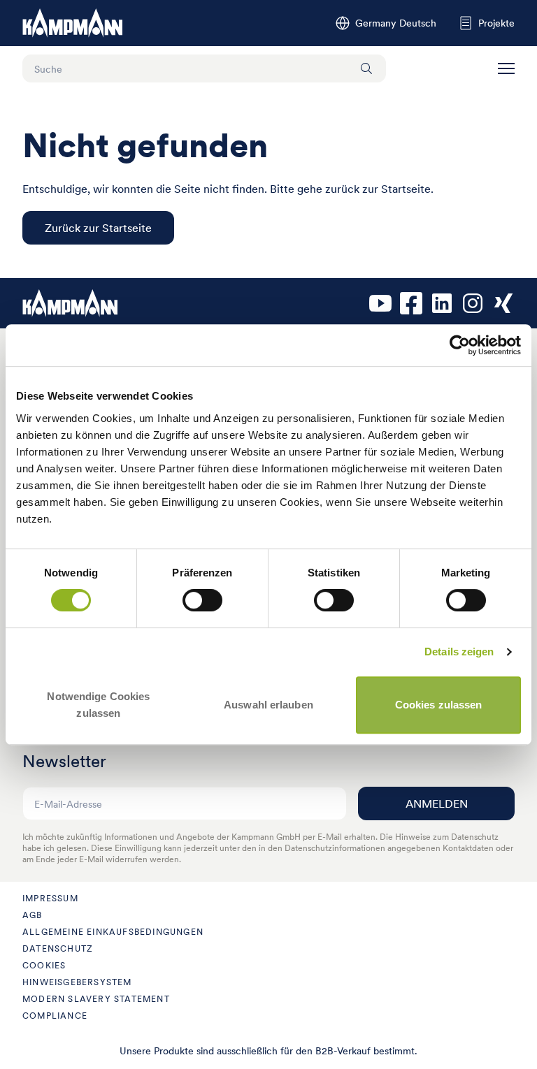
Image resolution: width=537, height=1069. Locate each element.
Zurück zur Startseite (98, 228)
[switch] (202, 600)
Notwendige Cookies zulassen (98, 704)
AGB (32, 915)
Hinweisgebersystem (77, 982)
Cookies (44, 965)
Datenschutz (57, 948)
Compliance (54, 1015)
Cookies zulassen (438, 705)
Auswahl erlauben (268, 705)
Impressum (50, 898)
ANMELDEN (437, 803)
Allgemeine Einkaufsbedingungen (112, 931)
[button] (506, 68)
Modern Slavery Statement (96, 999)
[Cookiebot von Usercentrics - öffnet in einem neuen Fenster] (460, 345)
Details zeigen (459, 651)
